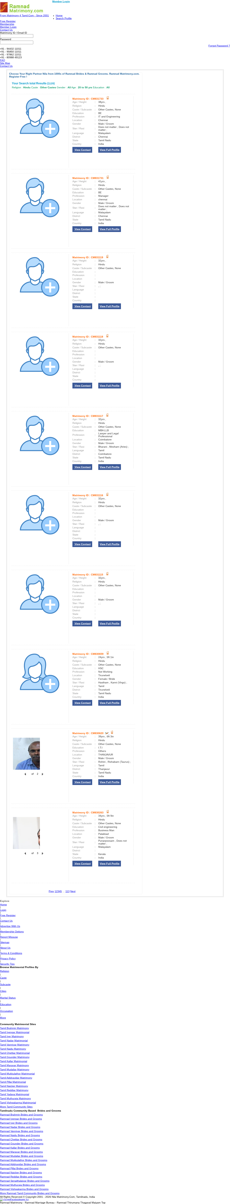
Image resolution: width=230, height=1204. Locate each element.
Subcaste (5, 984)
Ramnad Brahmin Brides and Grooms (21, 1114)
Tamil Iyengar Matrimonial (14, 1032)
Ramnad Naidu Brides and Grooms (20, 1135)
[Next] (42, 776)
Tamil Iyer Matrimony (12, 1036)
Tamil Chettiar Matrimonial (15, 1052)
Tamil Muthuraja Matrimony (15, 1098)
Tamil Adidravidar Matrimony (16, 1077)
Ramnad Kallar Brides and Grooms (20, 1147)
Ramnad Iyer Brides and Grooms (19, 1122)
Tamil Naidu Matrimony (13, 1048)
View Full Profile (109, 149)
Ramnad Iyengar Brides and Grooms (21, 1118)
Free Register (8, 21)
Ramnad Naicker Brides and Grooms (21, 1172)
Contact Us (6, 29)
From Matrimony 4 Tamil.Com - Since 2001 (24, 15)
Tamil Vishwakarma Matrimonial (18, 1102)
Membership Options (12, 931)
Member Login (61, 1)
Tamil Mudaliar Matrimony (14, 1069)
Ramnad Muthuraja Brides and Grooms (22, 1184)
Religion (4, 971)
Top (103, 1202)
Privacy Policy (8, 958)
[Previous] (25, 776)
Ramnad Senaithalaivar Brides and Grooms (24, 1180)
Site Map (5, 63)
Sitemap (4, 942)
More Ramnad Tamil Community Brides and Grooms (29, 1193)
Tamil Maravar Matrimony (14, 1065)
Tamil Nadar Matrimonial (14, 1040)
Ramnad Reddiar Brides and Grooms (21, 1176)
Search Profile (64, 18)
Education (5, 1004)
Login (3, 910)
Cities (3, 991)
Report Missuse (9, 937)
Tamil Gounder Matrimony (14, 1057)
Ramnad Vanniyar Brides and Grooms (21, 1131)
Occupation (6, 1011)
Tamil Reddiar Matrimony (14, 1090)
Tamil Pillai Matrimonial (13, 1081)
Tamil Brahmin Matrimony (14, 1028)
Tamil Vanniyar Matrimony (14, 1044)
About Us (5, 947)
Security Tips (7, 963)
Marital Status (8, 997)
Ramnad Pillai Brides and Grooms (19, 1168)
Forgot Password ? (219, 45)
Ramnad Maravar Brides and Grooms (21, 1151)
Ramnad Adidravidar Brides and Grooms (23, 1164)
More (3, 1017)
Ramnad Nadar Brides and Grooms (20, 1127)
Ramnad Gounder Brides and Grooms (21, 1143)
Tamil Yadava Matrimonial (14, 1094)
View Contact (82, 149)
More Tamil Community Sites (16, 1106)
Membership (7, 24)
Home (59, 15)
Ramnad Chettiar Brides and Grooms (21, 1139)
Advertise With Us (10, 926)
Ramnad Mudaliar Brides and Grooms (21, 1156)
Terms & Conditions (11, 953)
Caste (3, 977)
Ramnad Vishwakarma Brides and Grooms (24, 1189)
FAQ (2, 60)
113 (67, 891)
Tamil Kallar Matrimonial (13, 1061)
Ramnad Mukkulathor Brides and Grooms (23, 1160)
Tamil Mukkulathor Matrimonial (17, 1073)
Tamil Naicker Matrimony (14, 1086)
